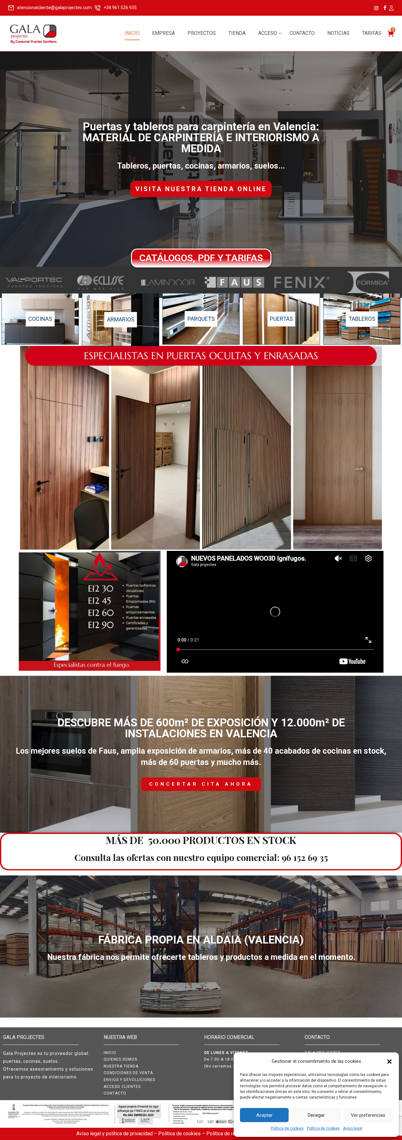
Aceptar (264, 1115)
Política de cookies (287, 1128)
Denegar (316, 1115)
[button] (389, 1061)
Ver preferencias (368, 1115)
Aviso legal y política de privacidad (115, 1134)
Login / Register (391, 8)
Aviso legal (352, 1128)
